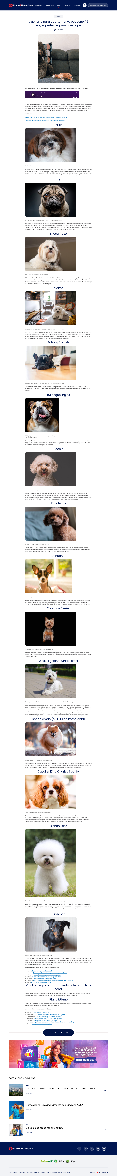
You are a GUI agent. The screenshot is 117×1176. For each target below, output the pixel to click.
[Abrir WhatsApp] (112, 1171)
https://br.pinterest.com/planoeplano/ (46, 1020)
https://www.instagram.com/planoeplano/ (48, 1016)
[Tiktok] (86, 1149)
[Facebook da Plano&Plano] (50, 1032)
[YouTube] (92, 1149)
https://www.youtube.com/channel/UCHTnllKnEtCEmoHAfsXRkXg (54, 1022)
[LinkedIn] (98, 1149)
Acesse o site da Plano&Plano (98, 5)
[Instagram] (79, 1149)
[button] (38, 5)
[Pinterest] (104, 1149)
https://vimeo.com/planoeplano (42, 1024)
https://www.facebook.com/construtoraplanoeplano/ (50, 1014)
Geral (58, 16)
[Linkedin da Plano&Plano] (55, 1032)
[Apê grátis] (58, 1052)
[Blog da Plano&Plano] (21, 5)
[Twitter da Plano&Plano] (61, 1032)
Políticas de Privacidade (33, 1172)
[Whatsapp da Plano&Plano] (67, 1032)
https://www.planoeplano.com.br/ (43, 1012)
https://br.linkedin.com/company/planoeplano (47, 1018)
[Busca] (83, 5)
